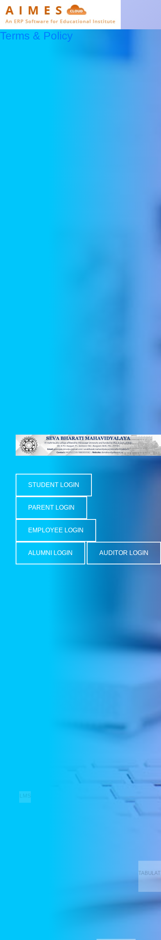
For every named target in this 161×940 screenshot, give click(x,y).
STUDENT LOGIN (53, 485)
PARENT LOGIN (51, 507)
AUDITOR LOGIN (123, 553)
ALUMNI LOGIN (50, 553)
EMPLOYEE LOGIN (56, 530)
